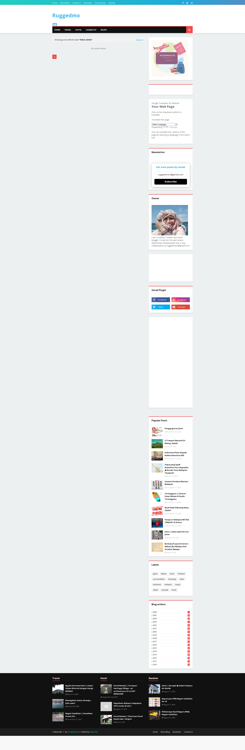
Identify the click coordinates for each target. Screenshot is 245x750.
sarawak (164, 590)
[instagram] (191, 3)
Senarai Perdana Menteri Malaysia (176, 483)
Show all (139, 39)
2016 (171, 645)
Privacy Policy (100, 3)
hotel (182, 579)
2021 (171, 628)
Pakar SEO (94, 732)
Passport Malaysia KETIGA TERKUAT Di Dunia (177, 521)
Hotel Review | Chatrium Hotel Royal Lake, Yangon (128, 717)
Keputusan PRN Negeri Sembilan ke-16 (177, 700)
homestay (172, 579)
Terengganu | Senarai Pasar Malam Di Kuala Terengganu (175, 496)
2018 (171, 638)
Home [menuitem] (57, 30)
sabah (155, 590)
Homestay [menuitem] (91, 30)
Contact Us (76, 3)
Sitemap (112, 3)
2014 (171, 651)
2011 (171, 661)
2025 (171, 615)
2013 (171, 655)
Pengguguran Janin (174, 428)
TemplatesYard (74, 732)
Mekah (163, 574)
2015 (171, 648)
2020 (171, 632)
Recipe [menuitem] (104, 30)
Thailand (181, 574)
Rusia (172, 574)
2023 (171, 622)
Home (54, 3)
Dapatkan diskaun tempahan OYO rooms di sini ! (127, 704)
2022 (171, 625)
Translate (173, 127)
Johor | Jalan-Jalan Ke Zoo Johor (177, 533)
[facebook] (183, 3)
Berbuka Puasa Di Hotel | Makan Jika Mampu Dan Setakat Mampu (177, 546)
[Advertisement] (171, 362)
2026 (171, 612)
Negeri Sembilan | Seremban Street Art (79, 715)
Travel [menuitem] (67, 30)
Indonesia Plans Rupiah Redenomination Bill (176, 454)
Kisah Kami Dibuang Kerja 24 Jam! (177, 509)
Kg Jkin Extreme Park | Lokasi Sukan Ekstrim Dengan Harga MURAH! (79, 688)
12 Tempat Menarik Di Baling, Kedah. (175, 442)
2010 (171, 664)
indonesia (157, 584)
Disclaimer (88, 3)
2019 (171, 635)
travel (174, 590)
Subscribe (171, 181)
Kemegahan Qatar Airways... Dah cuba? (78, 701)
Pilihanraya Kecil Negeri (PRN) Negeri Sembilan (175, 713)
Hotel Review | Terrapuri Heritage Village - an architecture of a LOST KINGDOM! (125, 689)
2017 (171, 641)
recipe (177, 584)
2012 (171, 658)
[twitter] (187, 3)
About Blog (64, 3)
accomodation (159, 579)
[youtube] (180, 307)
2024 (171, 619)
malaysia (168, 584)
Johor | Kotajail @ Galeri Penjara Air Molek (177, 687)
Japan (155, 574)
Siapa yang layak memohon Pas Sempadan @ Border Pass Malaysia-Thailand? (176, 468)
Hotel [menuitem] (78, 30)
